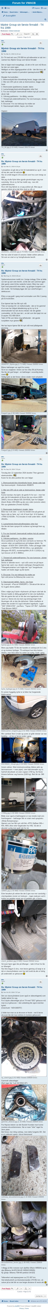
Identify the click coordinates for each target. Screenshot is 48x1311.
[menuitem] (44, 8)
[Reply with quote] (40, 43)
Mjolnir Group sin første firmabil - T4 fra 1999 (22, 26)
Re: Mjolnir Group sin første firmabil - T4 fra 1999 (21, 162)
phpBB (17, 1306)
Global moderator (14, 31)
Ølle (2, 40)
